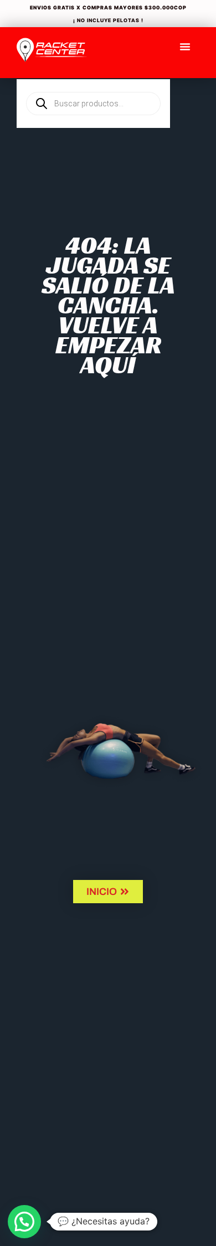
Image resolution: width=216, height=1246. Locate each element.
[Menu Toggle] (185, 46)
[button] (24, 1221)
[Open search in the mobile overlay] (93, 84)
